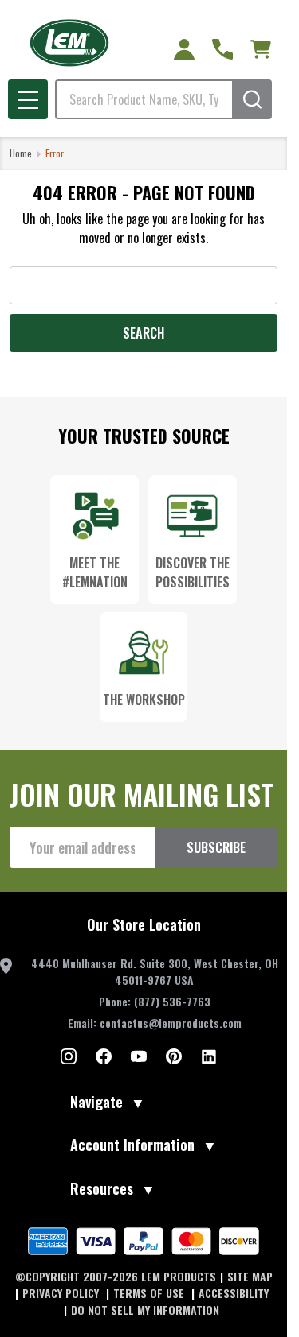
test (68, 1056)
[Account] (184, 49)
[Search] (252, 99)
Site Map (250, 1276)
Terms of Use (150, 1293)
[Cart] (260, 49)
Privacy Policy (62, 1293)
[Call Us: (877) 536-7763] (222, 49)
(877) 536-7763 (172, 1001)
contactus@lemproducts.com (171, 1022)
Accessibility (234, 1293)
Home (21, 153)
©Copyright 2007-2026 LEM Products (115, 1276)
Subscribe (216, 847)
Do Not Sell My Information (145, 1309)
